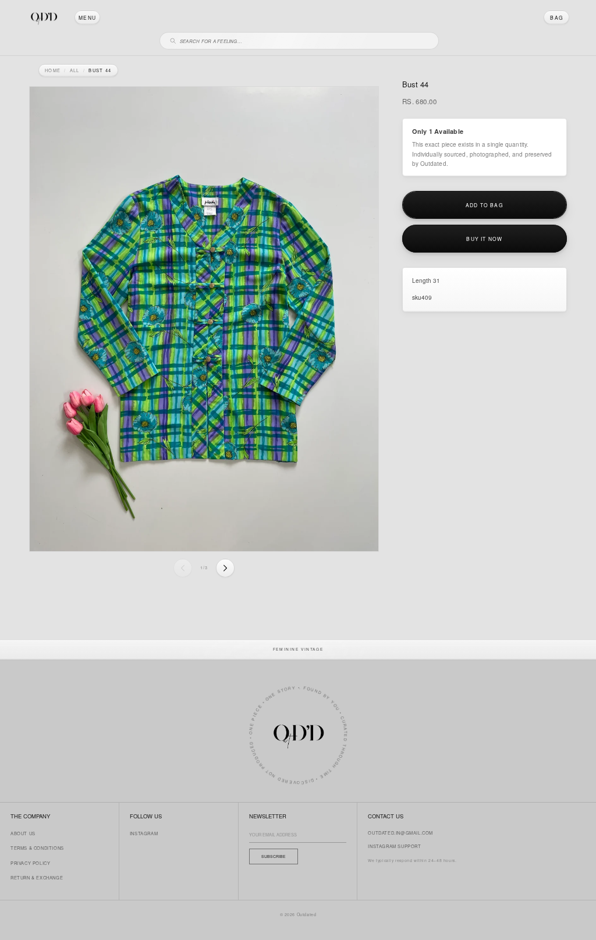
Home (53, 70)
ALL (75, 70)
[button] (87, 17)
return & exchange (36, 877)
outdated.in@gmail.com (400, 832)
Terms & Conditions (37, 848)
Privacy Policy (30, 863)
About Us (23, 833)
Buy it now (484, 238)
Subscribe (273, 856)
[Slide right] (225, 568)
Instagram (144, 833)
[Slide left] (182, 568)
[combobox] (304, 39)
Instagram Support (394, 846)
